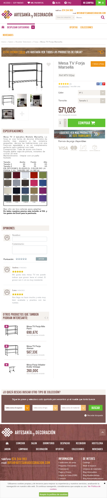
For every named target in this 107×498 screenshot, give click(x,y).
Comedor (20, 443)
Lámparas (23, 449)
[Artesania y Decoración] (27, 14)
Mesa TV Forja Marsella (51, 42)
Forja (35, 42)
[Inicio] (2, 28)
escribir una (75, 86)
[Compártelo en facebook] (97, 83)
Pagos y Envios (65, 472)
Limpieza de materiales (92, 469)
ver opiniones (63, 86)
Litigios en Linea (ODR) (68, 475)
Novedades (8, 35)
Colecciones (86, 27)
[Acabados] (79, 134)
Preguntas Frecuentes (67, 466)
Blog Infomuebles (90, 472)
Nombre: (16, 235)
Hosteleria (97, 443)
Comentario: (18, 244)
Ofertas (74, 27)
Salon (10, 42)
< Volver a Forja (98, 64)
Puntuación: (8, 259)
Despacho (65, 443)
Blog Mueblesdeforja (91, 475)
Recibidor (81, 443)
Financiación (64, 469)
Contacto (62, 478)
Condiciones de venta (67, 462)
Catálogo (86, 462)
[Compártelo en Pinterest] (103, 83)
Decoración (42, 449)
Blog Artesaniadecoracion (93, 478)
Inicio (3, 42)
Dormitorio (48, 443)
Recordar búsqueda (95, 415)
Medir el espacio (89, 466)
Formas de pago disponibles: (72, 141)
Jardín (7, 449)
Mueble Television (23, 42)
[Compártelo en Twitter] (100, 83)
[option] (25, 350)
